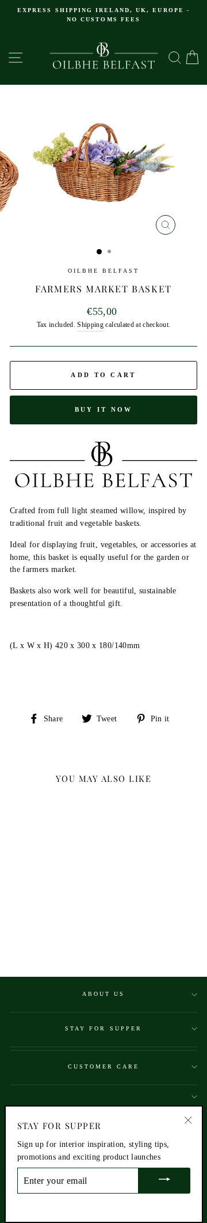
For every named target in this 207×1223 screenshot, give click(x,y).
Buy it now (104, 409)
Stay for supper (103, 1028)
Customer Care (104, 1066)
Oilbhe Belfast (104, 271)
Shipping (90, 325)
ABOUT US (103, 994)
